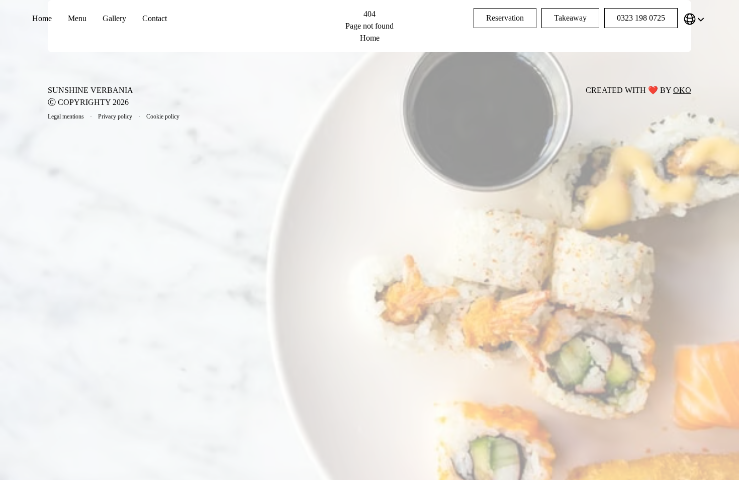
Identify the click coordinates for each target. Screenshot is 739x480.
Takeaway (570, 18)
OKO (682, 90)
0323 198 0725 (641, 18)
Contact (154, 18)
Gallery (114, 18)
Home (42, 18)
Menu (77, 18)
